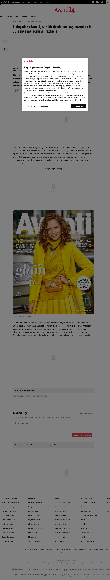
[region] (55, 84)
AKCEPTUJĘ (79, 106)
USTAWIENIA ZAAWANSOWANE (38, 106)
